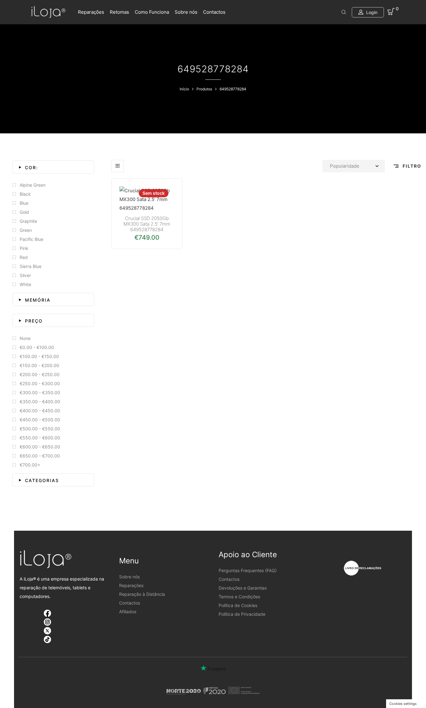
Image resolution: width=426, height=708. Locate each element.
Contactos (214, 12)
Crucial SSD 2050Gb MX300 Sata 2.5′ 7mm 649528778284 (146, 223)
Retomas (119, 12)
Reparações (91, 12)
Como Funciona (152, 12)
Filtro (411, 166)
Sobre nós (186, 12)
